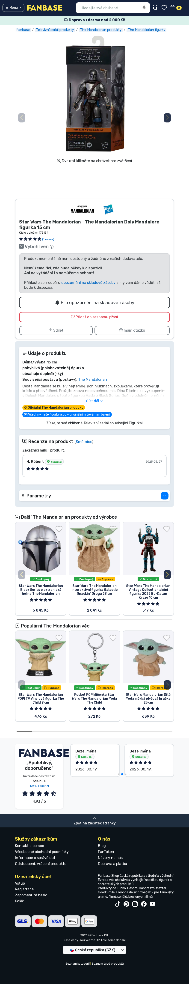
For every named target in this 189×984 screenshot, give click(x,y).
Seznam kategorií (77, 963)
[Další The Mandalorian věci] (82, 209)
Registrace (24, 889)
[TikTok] (117, 904)
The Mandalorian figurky (146, 30)
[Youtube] (152, 904)
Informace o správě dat (35, 858)
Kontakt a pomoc (29, 846)
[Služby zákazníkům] (155, 7)
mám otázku (134, 330)
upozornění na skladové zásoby (88, 282)
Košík (19, 901)
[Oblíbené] (164, 7)
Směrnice (84, 442)
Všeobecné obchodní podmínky (42, 852)
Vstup (20, 883)
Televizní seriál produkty (55, 30)
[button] (167, 118)
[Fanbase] (44, 7)
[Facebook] (144, 904)
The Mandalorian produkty (100, 30)
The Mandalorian (92, 379)
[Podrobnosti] (164, 495)
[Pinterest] (126, 904)
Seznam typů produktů (108, 963)
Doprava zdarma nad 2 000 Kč (96, 20)
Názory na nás (110, 858)
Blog (102, 846)
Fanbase (23, 30)
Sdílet (57, 330)
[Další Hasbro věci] (108, 209)
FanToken (106, 852)
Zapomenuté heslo (31, 895)
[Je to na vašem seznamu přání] (59, 529)
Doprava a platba (112, 864)
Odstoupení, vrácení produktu (41, 864)
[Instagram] (135, 904)
